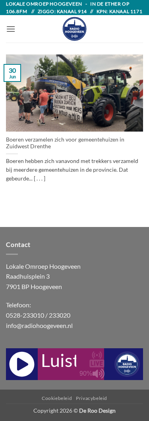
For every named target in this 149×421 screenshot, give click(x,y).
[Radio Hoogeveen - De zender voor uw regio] (75, 29)
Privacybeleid (91, 398)
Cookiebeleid (57, 398)
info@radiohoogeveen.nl (39, 325)
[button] (10, 29)
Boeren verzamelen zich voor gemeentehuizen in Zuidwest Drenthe (65, 143)
